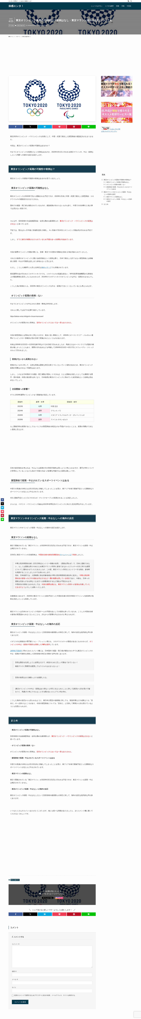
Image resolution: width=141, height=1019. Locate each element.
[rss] (128, 1)
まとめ (106, 204)
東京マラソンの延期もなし (115, 197)
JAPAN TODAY (16, 651)
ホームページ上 (66, 555)
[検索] (131, 1)
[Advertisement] (70, 60)
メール (15, 979)
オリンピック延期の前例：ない (116, 184)
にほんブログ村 (115, 129)
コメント (16, 944)
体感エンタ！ (16, 6)
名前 (14, 971)
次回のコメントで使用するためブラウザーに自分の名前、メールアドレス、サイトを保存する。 (45, 995)
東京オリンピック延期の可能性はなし (118, 182)
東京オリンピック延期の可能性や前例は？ (117, 179)
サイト (14, 987)
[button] (16, 126)
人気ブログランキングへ (109, 131)
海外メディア (47, 267)
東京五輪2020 (20, 25)
